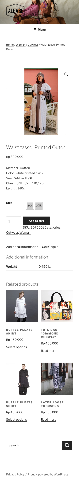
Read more (48, 351)
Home (10, 44)
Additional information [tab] (22, 247)
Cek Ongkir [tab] (50, 247)
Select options (16, 347)
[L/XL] (38, 205)
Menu (42, 29)
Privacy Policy (15, 474)
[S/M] (30, 205)
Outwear (33, 44)
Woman (21, 44)
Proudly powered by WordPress (48, 474)
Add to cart (36, 220)
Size (9, 203)
